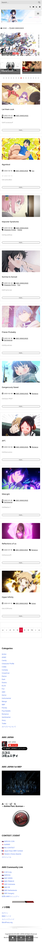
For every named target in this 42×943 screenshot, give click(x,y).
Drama (20, 230)
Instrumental (6, 698)
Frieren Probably (9, 332)
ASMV (4, 657)
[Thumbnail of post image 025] (21, 532)
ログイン (5, 913)
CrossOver (6, 673)
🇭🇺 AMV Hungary (8, 893)
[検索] (39, 2)
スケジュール (6, 857)
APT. (4, 441)
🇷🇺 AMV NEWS (7, 878)
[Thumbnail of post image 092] (21, 208)
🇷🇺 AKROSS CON (8, 841)
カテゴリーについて (9, 727)
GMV (3, 692)
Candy (4, 660)
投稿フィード (6, 916)
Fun (33, 171)
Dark (3, 679)
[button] (3, 67)
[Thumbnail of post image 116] (21, 373)
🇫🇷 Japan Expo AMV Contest (12, 851)
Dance (4, 676)
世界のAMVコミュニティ (10, 896)
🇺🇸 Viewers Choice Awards (11, 854)
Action (33, 603)
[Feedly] (39, 7)
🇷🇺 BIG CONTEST (8, 848)
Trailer (4, 723)
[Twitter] (30, 7)
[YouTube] (33, 7)
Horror (4, 695)
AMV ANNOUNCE (22, 116)
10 (32, 630)
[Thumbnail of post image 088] (21, 480)
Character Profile (10, 230)
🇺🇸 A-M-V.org (7, 872)
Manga (4, 701)
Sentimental (8, 117)
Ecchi (4, 686)
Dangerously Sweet (10, 387)
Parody (4, 708)
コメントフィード (8, 919)
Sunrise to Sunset (9, 277)
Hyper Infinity (7, 597)
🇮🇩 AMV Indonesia (8, 884)
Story (4, 720)
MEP (3, 704)
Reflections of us (9, 543)
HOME (4, 28)
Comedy (5, 670)
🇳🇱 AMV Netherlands (9, 890)
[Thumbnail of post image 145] (21, 263)
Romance (35, 393)
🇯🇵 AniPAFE (6, 844)
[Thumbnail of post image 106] (21, 95)
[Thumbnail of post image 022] (21, 318)
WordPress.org (7, 922)
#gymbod (6, 164)
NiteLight (6, 494)
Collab (4, 667)
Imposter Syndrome (10, 222)
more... (21, 130)
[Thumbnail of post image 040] (21, 427)
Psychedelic (6, 711)
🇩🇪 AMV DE (6, 887)
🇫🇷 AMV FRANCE (8, 881)
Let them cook (8, 109)
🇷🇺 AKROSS (6, 875)
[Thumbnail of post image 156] (21, 150)
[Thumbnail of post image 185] (21, 583)
